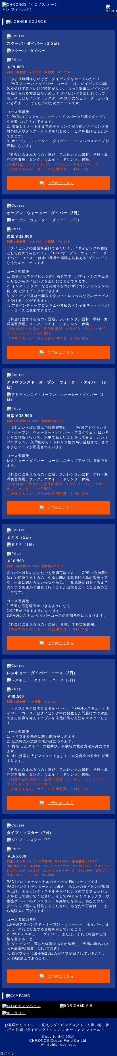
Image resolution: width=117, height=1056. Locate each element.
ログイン (7, 1053)
